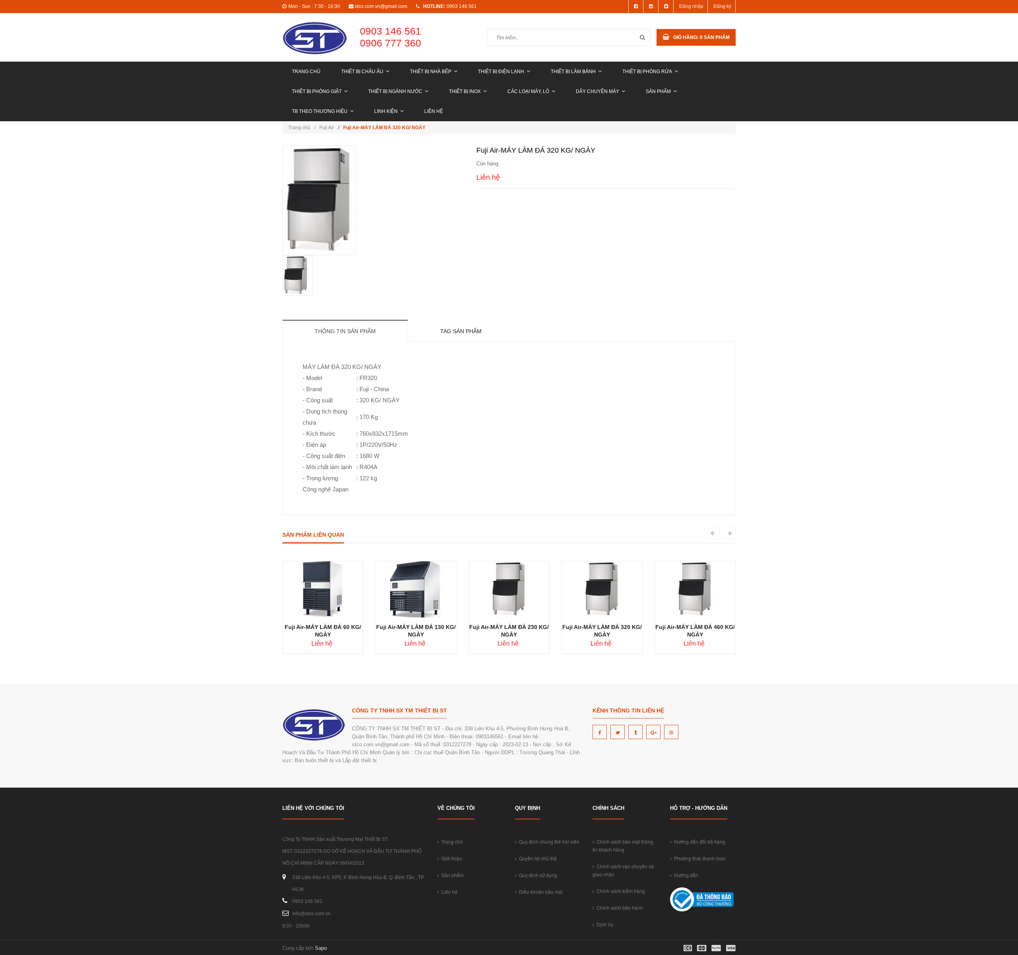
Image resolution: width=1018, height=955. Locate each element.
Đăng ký (722, 6)
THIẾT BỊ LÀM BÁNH (573, 71)
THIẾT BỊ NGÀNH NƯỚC (395, 91)
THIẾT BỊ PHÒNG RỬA (647, 71)
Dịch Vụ (604, 924)
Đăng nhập (691, 6)
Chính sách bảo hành (618, 907)
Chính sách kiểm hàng (619, 890)
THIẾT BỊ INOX (465, 91)
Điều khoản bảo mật (540, 891)
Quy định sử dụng (537, 875)
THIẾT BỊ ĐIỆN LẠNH (501, 71)
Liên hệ (433, 111)
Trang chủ (306, 71)
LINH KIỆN (386, 111)
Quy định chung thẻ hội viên (548, 841)
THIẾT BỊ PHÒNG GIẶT (317, 91)
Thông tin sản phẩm (345, 331)
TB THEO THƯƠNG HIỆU (320, 111)
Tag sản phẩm (461, 331)
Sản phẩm (658, 91)
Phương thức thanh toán (699, 858)
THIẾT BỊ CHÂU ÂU (362, 71)
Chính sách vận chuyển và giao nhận (623, 870)
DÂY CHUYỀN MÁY (597, 91)
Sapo (321, 948)
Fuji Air (326, 127)
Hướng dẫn (685, 875)
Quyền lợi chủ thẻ (537, 858)
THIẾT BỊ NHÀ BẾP (430, 71)
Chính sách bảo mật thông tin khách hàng (623, 845)
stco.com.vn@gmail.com (381, 6)
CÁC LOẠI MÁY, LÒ (528, 91)
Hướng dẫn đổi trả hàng (698, 841)
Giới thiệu (450, 858)
